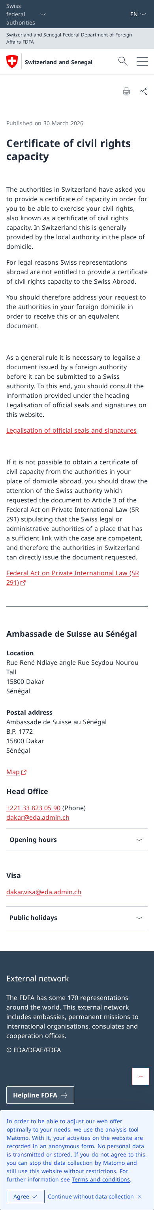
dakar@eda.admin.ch (37, 817)
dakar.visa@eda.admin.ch (43, 891)
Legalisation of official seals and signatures (71, 430)
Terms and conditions (101, 1179)
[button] (140, 1076)
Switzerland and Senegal (58, 62)
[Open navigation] (142, 61)
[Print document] (126, 91)
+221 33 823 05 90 (33, 807)
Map (13, 771)
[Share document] (143, 91)
